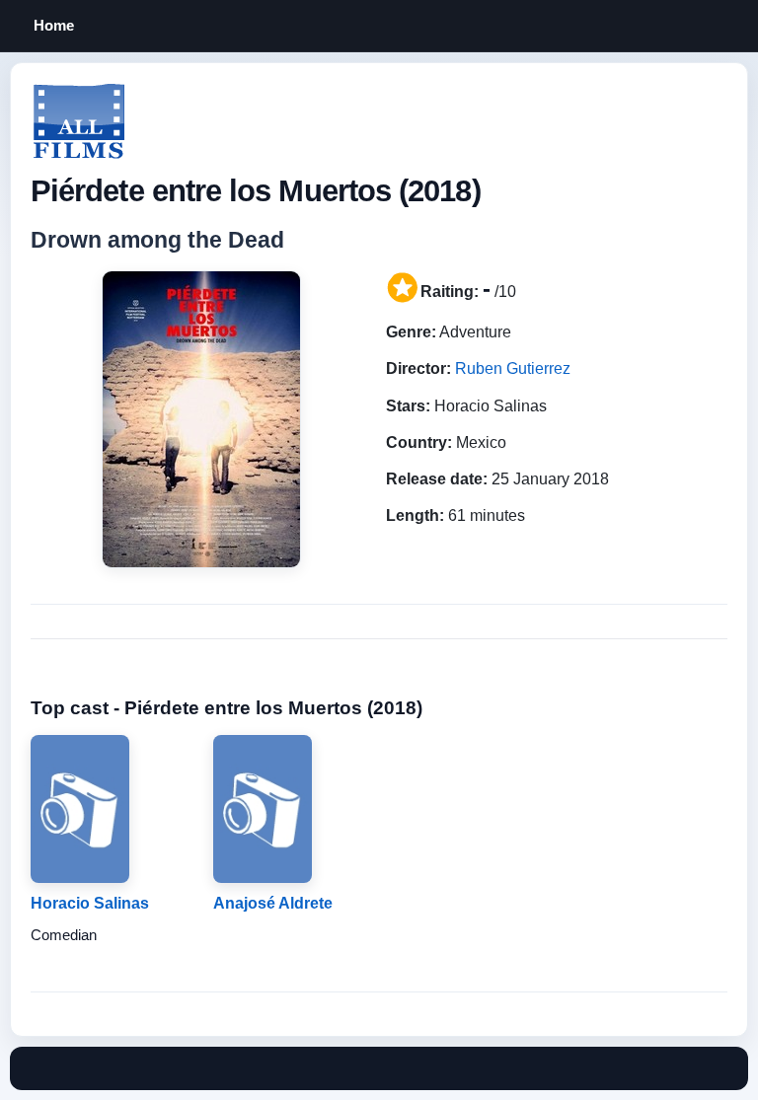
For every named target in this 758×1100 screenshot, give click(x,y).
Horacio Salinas (90, 903)
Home (54, 25)
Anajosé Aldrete (273, 903)
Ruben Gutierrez (512, 368)
